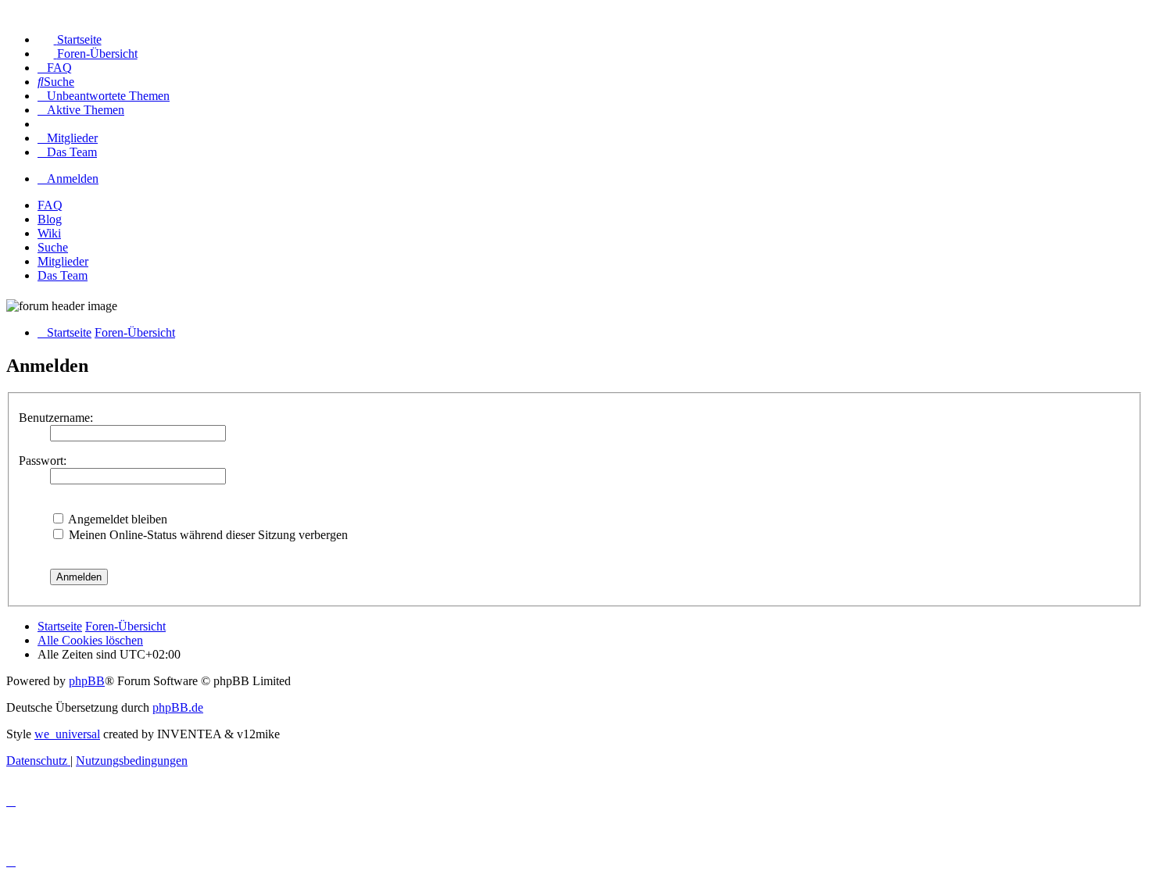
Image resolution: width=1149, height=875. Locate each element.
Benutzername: (56, 417)
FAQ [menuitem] (50, 205)
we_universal (67, 734)
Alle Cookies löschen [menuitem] (90, 640)
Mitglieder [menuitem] (63, 261)
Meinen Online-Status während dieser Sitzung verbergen (207, 534)
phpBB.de (177, 707)
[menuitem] (70, 39)
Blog (50, 219)
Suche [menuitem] (53, 247)
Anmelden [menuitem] (72, 178)
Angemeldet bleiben (116, 519)
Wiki (49, 233)
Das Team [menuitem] (63, 275)
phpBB (87, 681)
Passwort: (42, 460)
